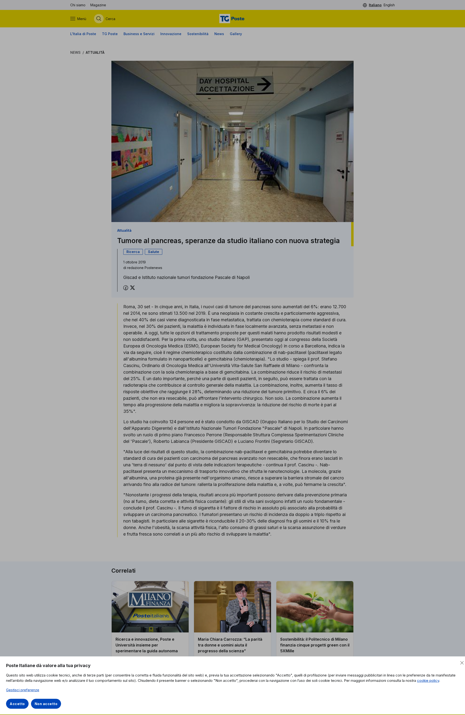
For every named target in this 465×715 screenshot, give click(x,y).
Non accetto (46, 704)
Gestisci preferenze (22, 690)
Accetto (17, 704)
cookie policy (428, 680)
